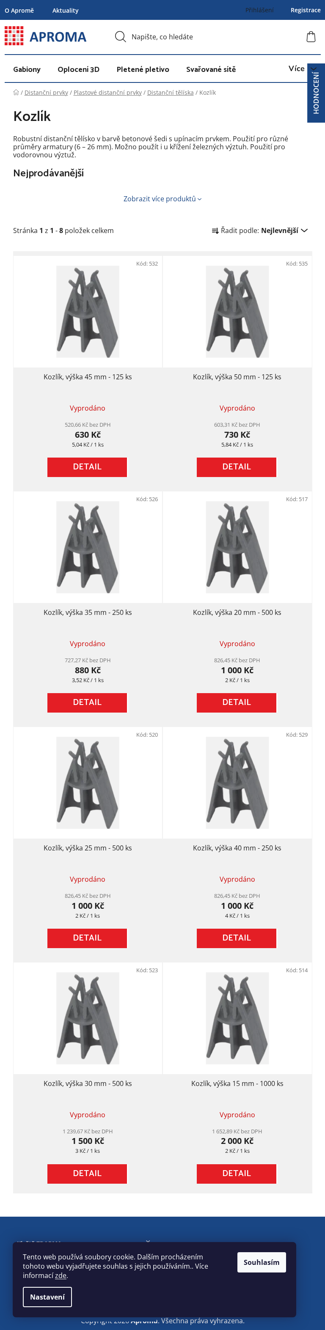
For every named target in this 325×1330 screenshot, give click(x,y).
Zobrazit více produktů (160, 198)
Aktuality (65, 10)
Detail (87, 467)
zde (60, 1275)
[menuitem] (27, 69)
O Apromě (19, 10)
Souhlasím (262, 1262)
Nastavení (47, 1297)
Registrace (306, 10)
